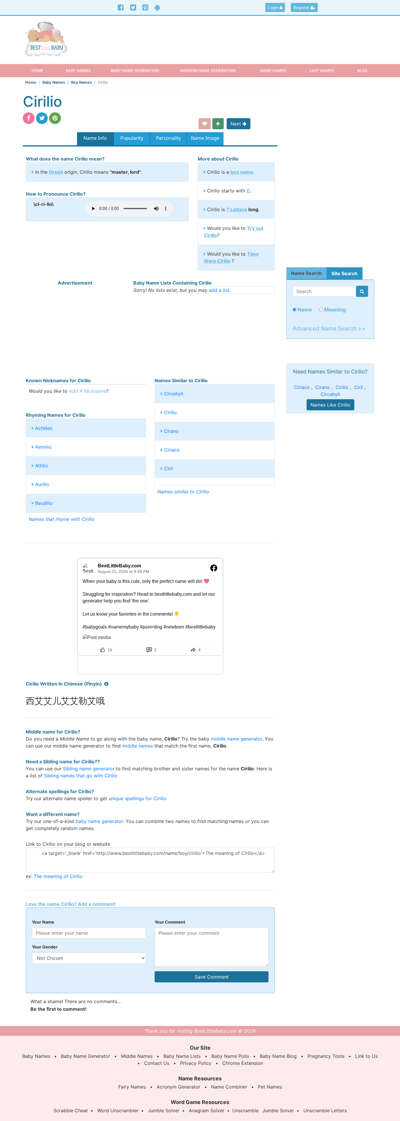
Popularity (131, 138)
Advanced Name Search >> (329, 328)
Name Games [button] (273, 70)
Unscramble (245, 1110)
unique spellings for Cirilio (137, 798)
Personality (168, 138)
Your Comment (170, 921)
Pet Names (270, 1087)
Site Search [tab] (344, 273)
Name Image (205, 138)
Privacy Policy (195, 1063)
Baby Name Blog (278, 1056)
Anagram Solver (206, 1110)
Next (236, 124)
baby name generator (99, 821)
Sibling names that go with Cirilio (80, 776)
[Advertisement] (245, 35)
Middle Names (137, 1056)
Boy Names (81, 82)
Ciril (168, 468)
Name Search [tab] (306, 273)
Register (301, 7)
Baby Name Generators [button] (135, 70)
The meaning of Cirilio (58, 876)
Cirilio (170, 412)
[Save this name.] (205, 123)
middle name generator (236, 739)
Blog (362, 70)
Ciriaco (172, 450)
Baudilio (44, 503)
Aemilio (43, 447)
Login (274, 7)
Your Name (43, 921)
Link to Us (366, 1056)
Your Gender (45, 946)
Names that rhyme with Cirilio (62, 519)
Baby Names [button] (78, 70)
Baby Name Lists (182, 1056)
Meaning (334, 309)
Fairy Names (132, 1087)
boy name (241, 172)
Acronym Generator (178, 1087)
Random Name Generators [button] (208, 70)
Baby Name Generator (85, 1056)
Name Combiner (229, 1087)
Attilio (41, 466)
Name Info (95, 138)
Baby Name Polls (230, 1056)
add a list (219, 290)
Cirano (171, 431)
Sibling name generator (88, 769)
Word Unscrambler (118, 1110)
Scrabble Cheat (71, 1110)
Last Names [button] (322, 70)
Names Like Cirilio (330, 405)
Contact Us (156, 1063)
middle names (137, 746)
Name (304, 309)
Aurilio (42, 484)
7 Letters (236, 209)
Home (43, 70)
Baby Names (53, 82)
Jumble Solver (164, 1110)
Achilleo (44, 428)
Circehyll (173, 394)
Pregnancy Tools (325, 1056)
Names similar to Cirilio (183, 492)
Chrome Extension (242, 1063)
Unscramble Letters (325, 1110)
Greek (56, 172)
